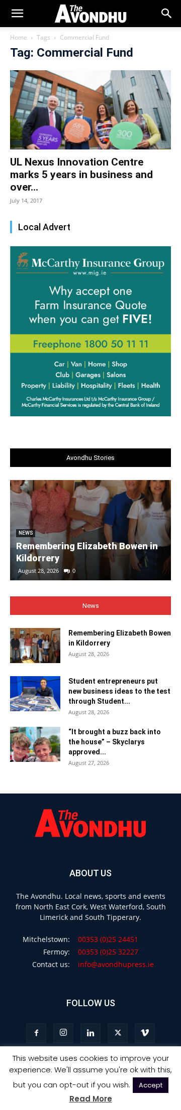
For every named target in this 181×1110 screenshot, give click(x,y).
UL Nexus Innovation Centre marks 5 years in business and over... (81, 174)
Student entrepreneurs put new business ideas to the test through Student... (119, 691)
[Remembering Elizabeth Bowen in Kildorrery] (35, 645)
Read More (90, 1098)
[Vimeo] (145, 1033)
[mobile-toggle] (17, 13)
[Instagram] (63, 1033)
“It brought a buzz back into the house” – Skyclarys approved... (114, 742)
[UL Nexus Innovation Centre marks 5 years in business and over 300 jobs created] (90, 109)
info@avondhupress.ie (116, 964)
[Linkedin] (90, 1033)
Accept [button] (150, 1085)
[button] (167, 13)
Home (18, 37)
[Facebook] (36, 1033)
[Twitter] (118, 1033)
